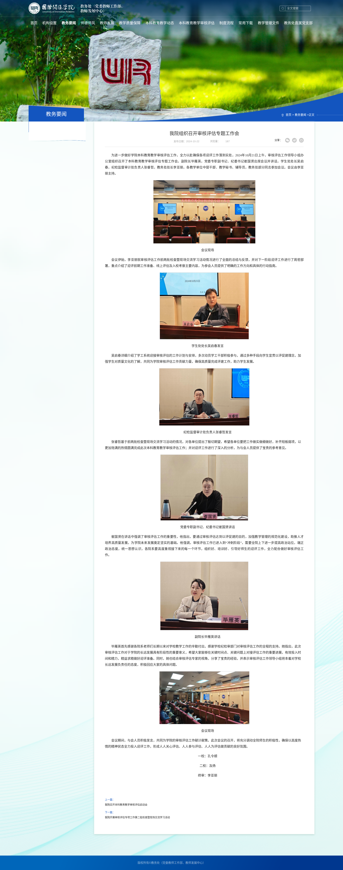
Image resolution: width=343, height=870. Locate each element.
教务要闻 (300, 114)
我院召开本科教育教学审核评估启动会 (126, 804)
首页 (288, 114)
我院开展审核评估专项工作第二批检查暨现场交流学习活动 (137, 817)
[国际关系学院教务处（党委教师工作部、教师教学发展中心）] (76, 8)
